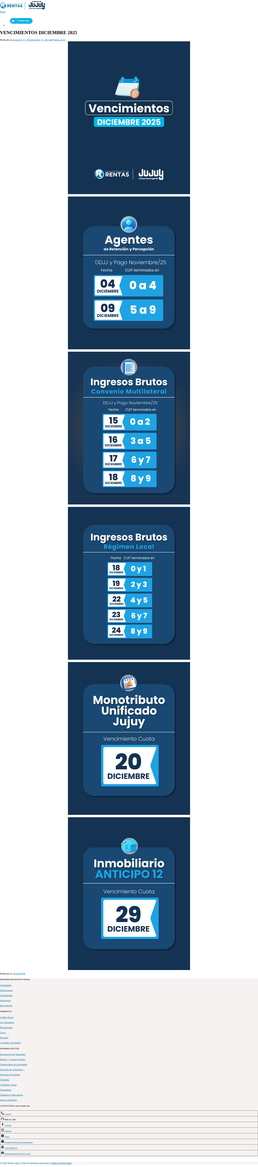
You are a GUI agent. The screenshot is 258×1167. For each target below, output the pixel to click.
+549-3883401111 (11, 1148)
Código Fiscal (7, 1017)
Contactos (7, 1114)
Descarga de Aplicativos (12, 1069)
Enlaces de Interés (8, 1100)
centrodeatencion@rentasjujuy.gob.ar (17, 1154)
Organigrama (6, 995)
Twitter (6, 1137)
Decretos (4, 1037)
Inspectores (5, 1000)
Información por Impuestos (12, 1054)
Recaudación (6, 1005)
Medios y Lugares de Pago (12, 1059)
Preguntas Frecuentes (10, 1074)
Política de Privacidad (61, 1163)
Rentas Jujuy (60, 40)
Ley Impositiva (7, 1022)
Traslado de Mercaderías (11, 1095)
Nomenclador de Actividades (13, 1064)
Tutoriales (4, 1080)
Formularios (5, 1090)
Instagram (7, 1131)
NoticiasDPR (19, 973)
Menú (3, 12)
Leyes (3, 1032)
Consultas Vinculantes (10, 1043)
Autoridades (5, 985)
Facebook (7, 1125)
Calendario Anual (8, 1085)
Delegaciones (6, 990)
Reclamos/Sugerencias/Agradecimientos (18, 1142)
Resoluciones (6, 1027)
